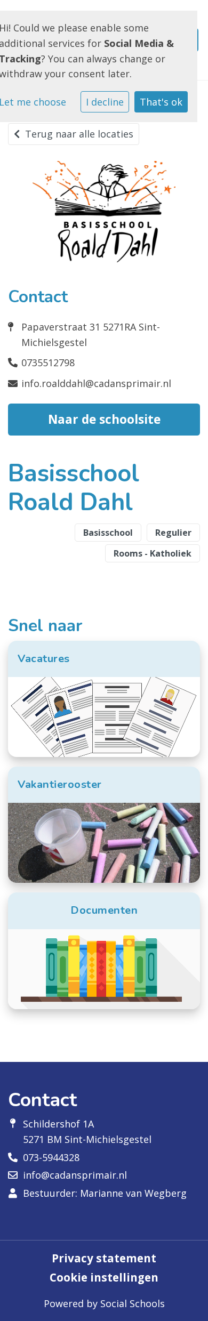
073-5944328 (51, 1157)
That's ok (161, 101)
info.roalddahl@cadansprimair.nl (96, 383)
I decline (105, 101)
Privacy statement (104, 1258)
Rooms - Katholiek (152, 553)
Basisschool (108, 532)
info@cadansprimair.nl (75, 1175)
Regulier (173, 532)
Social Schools (132, 1303)
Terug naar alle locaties (79, 133)
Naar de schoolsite (104, 419)
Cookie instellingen (104, 1277)
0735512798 (48, 362)
